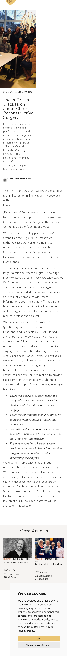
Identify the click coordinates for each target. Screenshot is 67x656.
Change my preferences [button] (38, 645)
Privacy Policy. (26, 630)
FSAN (6, 205)
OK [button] (38, 638)
